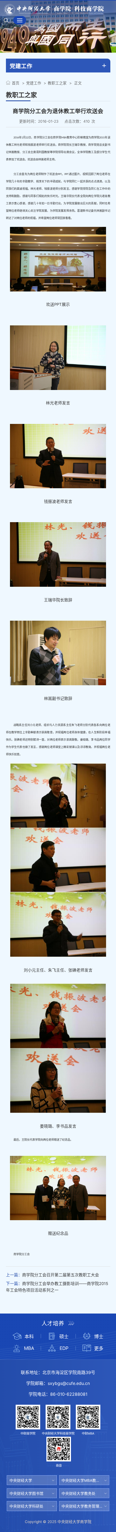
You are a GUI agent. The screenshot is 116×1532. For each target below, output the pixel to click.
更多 (98, 1348)
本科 (29, 1336)
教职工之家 (57, 83)
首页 (15, 83)
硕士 (64, 1336)
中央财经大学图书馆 (26, 1493)
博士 (98, 1336)
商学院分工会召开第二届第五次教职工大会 (60, 1275)
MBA (29, 1348)
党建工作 (33, 83)
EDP (64, 1348)
